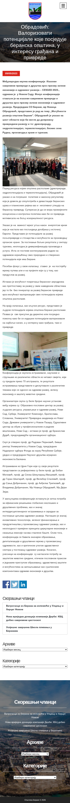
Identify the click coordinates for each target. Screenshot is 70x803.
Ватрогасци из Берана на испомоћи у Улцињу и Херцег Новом (35, 607)
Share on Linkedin (23, 584)
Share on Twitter (15, 584)
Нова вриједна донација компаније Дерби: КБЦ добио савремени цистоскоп (34, 618)
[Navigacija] (63, 6)
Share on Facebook (6, 584)
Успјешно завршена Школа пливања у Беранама (29, 629)
